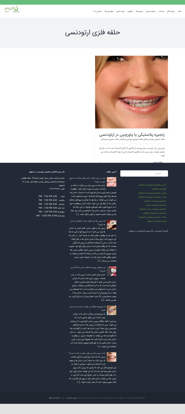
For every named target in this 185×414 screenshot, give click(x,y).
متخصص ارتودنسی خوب (156, 205)
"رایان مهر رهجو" (54, 398)
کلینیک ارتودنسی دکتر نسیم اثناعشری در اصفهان (148, 231)
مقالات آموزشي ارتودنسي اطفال (154, 139)
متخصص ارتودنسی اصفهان (155, 201)
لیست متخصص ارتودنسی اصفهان (152, 197)
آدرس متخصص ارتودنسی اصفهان (152, 185)
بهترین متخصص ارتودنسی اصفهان (152, 193)
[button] (89, 11)
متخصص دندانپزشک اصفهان (154, 213)
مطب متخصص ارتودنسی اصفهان (152, 217)
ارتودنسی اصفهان (159, 189)
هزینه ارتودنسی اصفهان (156, 221)
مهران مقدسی (71, 398)
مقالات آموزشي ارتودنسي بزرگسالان (131, 139)
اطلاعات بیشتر (158, 162)
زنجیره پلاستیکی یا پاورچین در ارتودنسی (132, 135)
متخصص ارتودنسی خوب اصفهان (152, 209)
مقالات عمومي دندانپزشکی (110, 139)
